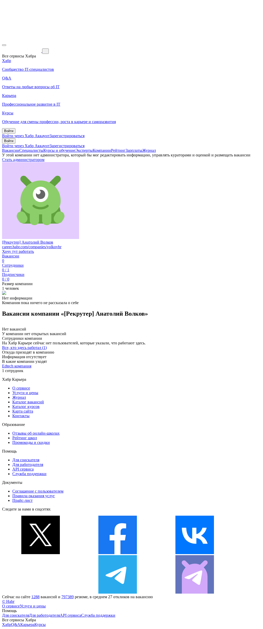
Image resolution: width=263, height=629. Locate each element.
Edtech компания (16, 366)
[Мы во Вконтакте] (194, 553)
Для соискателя (25, 460)
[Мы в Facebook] (117, 553)
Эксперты (84, 150)
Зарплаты (134, 150)
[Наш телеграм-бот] (194, 592)
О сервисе (21, 388)
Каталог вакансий (28, 402)
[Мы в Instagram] (40, 592)
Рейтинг (118, 150)
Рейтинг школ (24, 438)
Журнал (149, 150)
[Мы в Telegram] (117, 592)
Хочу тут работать (18, 251)
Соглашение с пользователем (37, 491)
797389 (67, 597)
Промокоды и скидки (31, 442)
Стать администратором (23, 159)
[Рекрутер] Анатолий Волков (27, 242)
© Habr (8, 601)
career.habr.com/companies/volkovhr (31, 247)
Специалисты (31, 150)
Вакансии (10, 150)
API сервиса (23, 469)
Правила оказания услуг (33, 496)
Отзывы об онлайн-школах (36, 433)
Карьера (27, 624)
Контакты (21, 416)
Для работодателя (27, 464)
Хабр (6, 624)
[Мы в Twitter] (40, 553)
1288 (35, 597)
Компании (102, 150)
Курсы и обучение (59, 150)
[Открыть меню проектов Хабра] (4, 45)
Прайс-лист (22, 500)
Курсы (40, 624)
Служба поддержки (29, 474)
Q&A (15, 624)
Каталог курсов (26, 406)
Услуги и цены (25, 393)
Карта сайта (22, 411)
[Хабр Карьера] (22, 51)
